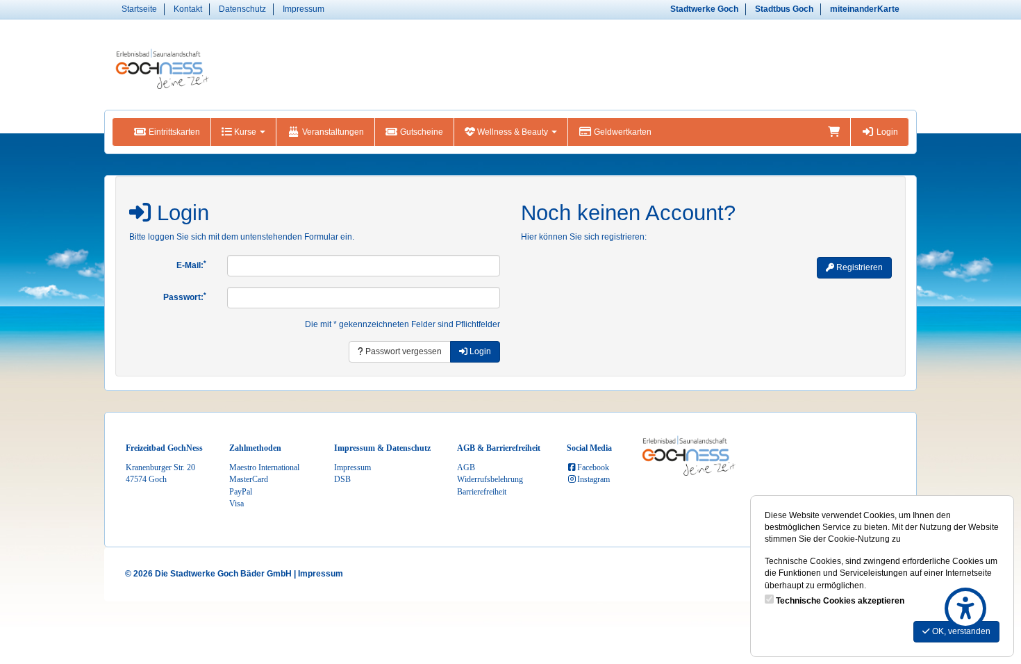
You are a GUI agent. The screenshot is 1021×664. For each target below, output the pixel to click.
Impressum (303, 9)
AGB (466, 467)
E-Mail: (191, 265)
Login (886, 132)
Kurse (245, 132)
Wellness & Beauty (512, 132)
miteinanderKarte (864, 9)
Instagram (593, 479)
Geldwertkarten (621, 132)
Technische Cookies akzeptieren (840, 601)
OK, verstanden (960, 631)
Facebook (593, 467)
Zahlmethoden (255, 448)
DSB (342, 479)
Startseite (139, 9)
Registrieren (858, 267)
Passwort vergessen (402, 351)
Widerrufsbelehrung (490, 479)
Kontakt (188, 9)
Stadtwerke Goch (704, 9)
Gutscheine (420, 132)
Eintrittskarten (173, 132)
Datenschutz (242, 9)
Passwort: (184, 297)
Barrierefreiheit (481, 492)
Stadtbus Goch (784, 9)
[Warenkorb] (833, 132)
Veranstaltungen (332, 132)
